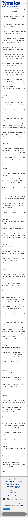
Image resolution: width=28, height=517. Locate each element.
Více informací (20, 505)
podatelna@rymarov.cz (15, 484)
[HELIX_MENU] (26, 4)
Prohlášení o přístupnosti (14, 495)
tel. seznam (19, 481)
